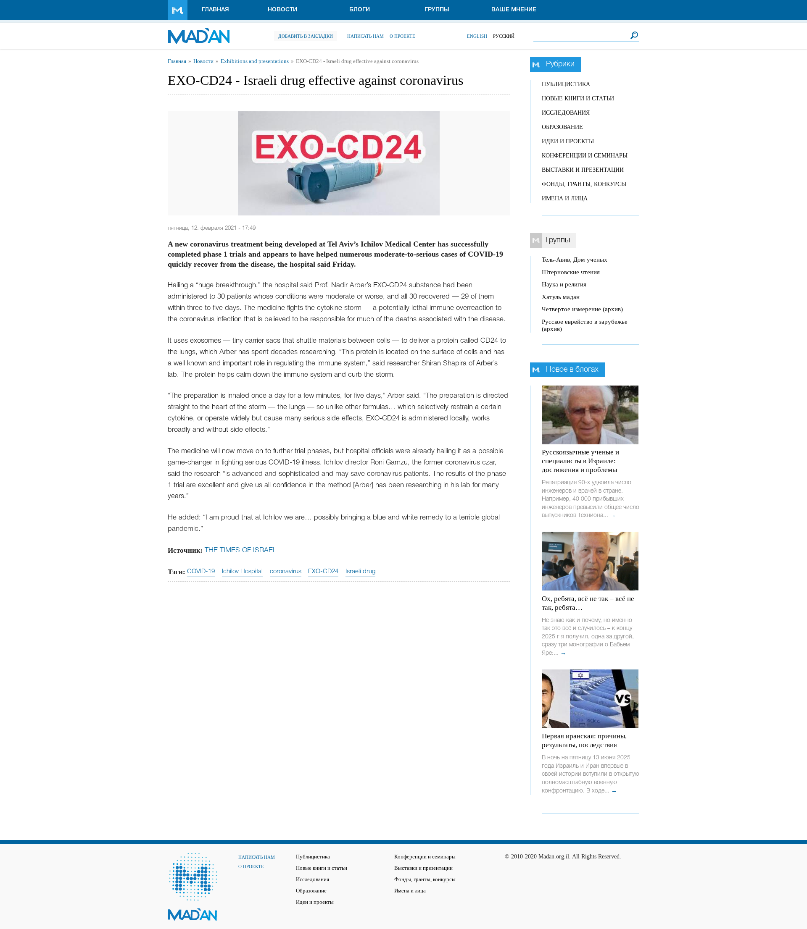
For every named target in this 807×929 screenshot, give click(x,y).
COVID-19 (201, 572)
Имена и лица (565, 198)
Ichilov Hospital (242, 572)
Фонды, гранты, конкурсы (584, 184)
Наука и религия (564, 284)
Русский (503, 36)
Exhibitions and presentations (255, 61)
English (477, 36)
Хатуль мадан (561, 297)
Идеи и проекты (568, 141)
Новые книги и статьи (578, 98)
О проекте (402, 36)
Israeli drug (360, 572)
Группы (437, 10)
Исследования (566, 113)
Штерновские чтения (571, 272)
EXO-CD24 (323, 572)
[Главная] (198, 32)
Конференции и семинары (585, 155)
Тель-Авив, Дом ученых (574, 259)
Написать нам (365, 36)
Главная (215, 10)
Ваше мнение (513, 10)
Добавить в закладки (305, 36)
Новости (282, 10)
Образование (562, 127)
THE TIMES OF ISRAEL (241, 550)
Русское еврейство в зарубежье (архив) (585, 325)
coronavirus (285, 572)
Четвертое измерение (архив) (582, 309)
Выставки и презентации (583, 170)
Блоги (359, 10)
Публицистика (566, 84)
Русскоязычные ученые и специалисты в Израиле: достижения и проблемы (580, 461)
